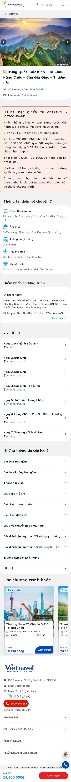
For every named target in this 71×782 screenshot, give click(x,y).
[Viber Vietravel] (19, 696)
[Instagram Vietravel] (10, 696)
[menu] (67, 5)
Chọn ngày (53, 775)
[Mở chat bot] (65, 754)
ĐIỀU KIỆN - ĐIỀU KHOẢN (18, 729)
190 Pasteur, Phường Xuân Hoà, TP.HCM (32, 680)
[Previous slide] (3, 42)
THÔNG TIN (10, 717)
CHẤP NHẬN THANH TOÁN (20, 753)
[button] (20, 775)
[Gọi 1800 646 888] (65, 765)
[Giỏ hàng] (63, 5)
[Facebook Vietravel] (14, 696)
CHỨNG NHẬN (12, 741)
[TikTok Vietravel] (24, 696)
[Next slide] (67, 42)
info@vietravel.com (19, 685)
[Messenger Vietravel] (28, 696)
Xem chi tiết (44, 649)
